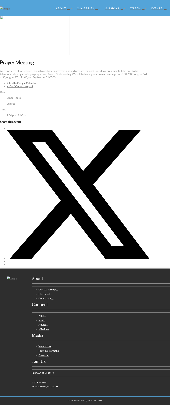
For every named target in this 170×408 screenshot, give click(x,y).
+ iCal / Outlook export (20, 86)
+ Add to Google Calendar (21, 83)
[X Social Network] (78, 258)
